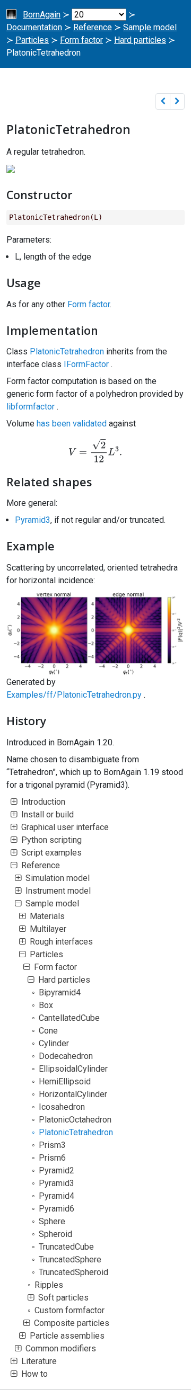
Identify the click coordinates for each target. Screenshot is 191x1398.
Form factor (81, 40)
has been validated (72, 423)
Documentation (34, 27)
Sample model (150, 27)
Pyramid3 (32, 520)
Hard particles (140, 40)
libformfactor (30, 407)
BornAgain (41, 15)
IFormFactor (86, 364)
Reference (92, 27)
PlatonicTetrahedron (67, 351)
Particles (32, 40)
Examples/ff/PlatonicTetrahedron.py (74, 695)
